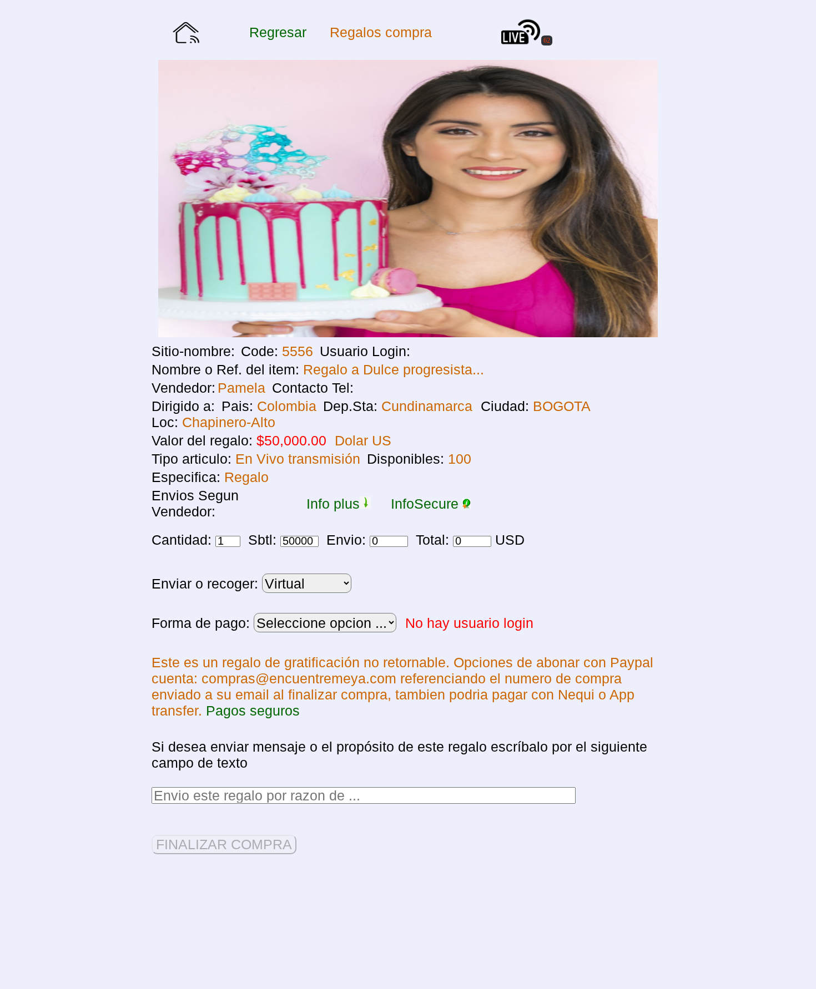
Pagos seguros (253, 710)
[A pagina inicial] (186, 38)
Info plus (333, 503)
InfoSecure (426, 503)
